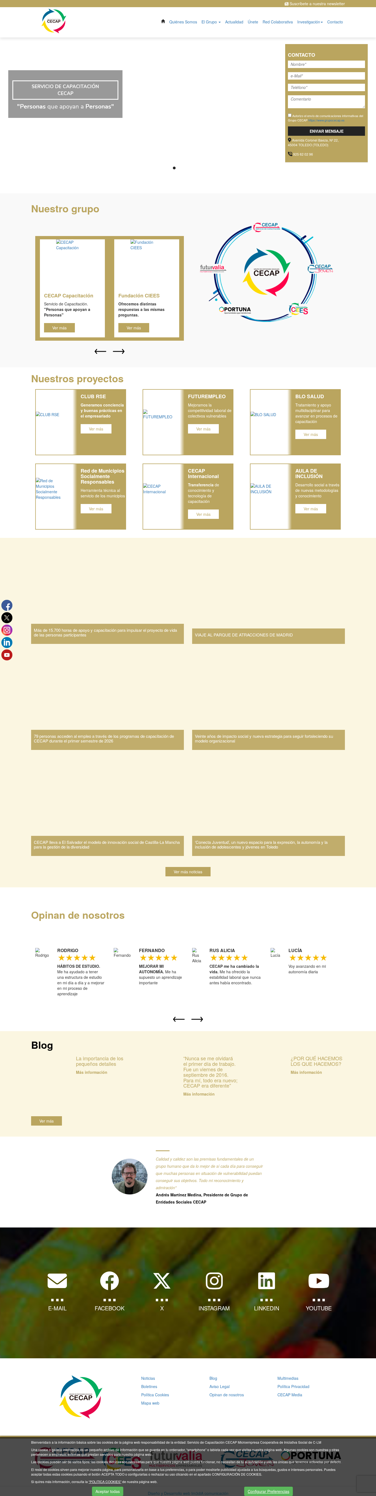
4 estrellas (84, 957)
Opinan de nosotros (226, 1394)
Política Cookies (155, 1394)
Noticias (148, 1378)
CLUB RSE (93, 396)
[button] (100, 351)
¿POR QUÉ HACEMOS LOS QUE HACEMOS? (316, 1061)
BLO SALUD (309, 396)
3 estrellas (76, 957)
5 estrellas (92, 957)
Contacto (335, 22)
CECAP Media (289, 1394)
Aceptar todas (108, 1491)
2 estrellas (69, 957)
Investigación (308, 22)
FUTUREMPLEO (207, 396)
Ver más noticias (188, 871)
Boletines (149, 1386)
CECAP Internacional (203, 473)
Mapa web (150, 1403)
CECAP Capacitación (68, 295)
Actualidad (234, 22)
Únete (253, 22)
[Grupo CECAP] (54, 20)
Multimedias (287, 1378)
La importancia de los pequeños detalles (99, 1061)
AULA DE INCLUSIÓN (309, 473)
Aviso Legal (219, 1386)
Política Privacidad (293, 1386)
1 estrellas (61, 957)
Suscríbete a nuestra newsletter (316, 3)
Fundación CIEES (139, 295)
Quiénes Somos (183, 22)
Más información (91, 1072)
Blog (213, 1378)
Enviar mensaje (327, 131)
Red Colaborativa (278, 22)
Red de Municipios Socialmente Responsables (102, 476)
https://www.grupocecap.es (326, 120)
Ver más (59, 327)
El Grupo (209, 22)
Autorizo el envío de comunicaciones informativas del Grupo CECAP (325, 117)
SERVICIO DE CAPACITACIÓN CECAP (65, 90)
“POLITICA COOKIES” (105, 1481)
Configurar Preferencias (268, 1491)
